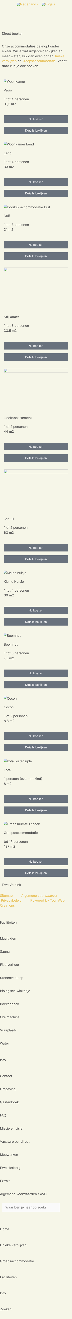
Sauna (5, 951)
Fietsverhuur (9, 965)
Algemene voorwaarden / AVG (23, 1194)
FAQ (3, 1115)
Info (3, 1293)
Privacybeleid (11, 900)
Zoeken (6, 1309)
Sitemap (6, 896)
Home (4, 1229)
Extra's (5, 1181)
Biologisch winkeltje (15, 991)
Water (4, 1043)
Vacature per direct (15, 1141)
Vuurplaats (8, 1030)
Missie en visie (11, 1128)
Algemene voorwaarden (39, 896)
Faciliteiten (8, 1277)
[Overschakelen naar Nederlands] (27, 4)
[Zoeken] (7, 1215)
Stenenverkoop (11, 978)
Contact (6, 1076)
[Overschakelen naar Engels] (48, 4)
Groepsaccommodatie (39, 61)
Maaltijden (8, 938)
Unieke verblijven (13, 1245)
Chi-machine (10, 1017)
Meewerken (9, 1155)
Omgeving (8, 1089)
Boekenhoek (9, 1004)
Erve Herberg (10, 1168)
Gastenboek (9, 1102)
